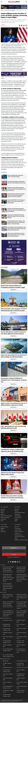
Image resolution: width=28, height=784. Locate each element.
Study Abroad (18, 515)
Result (16, 520)
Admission (17, 509)
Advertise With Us (18, 534)
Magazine (3, 528)
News (2, 10)
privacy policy (18, 528)
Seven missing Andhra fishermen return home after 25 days (8, 596)
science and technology (10, 10)
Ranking (16, 510)
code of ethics (18, 530)
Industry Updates (4, 526)
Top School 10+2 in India (22, 667)
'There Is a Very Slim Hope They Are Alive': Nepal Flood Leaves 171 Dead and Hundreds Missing (8, 587)
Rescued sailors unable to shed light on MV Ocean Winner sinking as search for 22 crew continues (22, 605)
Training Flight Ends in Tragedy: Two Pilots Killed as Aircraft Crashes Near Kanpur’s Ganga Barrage (8, 577)
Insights (16, 519)
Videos (2, 530)
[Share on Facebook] (24, 25)
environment (3, 519)
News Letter (3, 531)
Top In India (7, 620)
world (2, 520)
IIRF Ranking (5, 660)
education (3, 509)
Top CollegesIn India (21, 650)
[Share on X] (22, 25)
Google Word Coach (7, 667)
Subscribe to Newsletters (13, 557)
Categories (13, 547)
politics (2, 512)
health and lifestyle (5, 517)
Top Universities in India (22, 660)
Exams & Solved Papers (20, 512)
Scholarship (17, 514)
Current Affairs (18, 517)
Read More (13, 289)
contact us (17, 533)
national (2, 510)
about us (17, 526)
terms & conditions (19, 531)
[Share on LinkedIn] (26, 25)
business (3, 514)
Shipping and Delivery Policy (21, 539)
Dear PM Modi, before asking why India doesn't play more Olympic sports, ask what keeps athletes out (22, 577)
